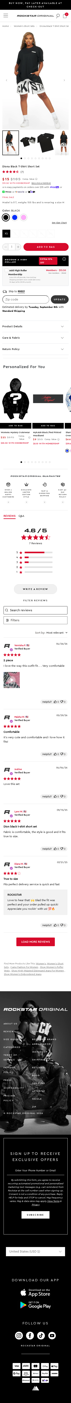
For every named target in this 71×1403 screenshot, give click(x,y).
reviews (10, 1031)
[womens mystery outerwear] (15, 399)
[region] (35, 553)
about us (11, 1024)
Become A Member (41, 183)
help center (41, 1024)
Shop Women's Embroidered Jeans (22, 974)
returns (38, 1068)
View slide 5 (35, 158)
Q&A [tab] (21, 516)
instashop (40, 1052)
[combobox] (51, 633)
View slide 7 (42, 158)
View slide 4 (32, 158)
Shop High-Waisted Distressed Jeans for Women (37, 970)
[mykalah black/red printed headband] (48, 399)
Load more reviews (35, 941)
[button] (65, 16)
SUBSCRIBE (35, 1214)
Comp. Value (28, 179)
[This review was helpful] (55, 702)
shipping (38, 1060)
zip (34, 1107)
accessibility (14, 1088)
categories (12, 1047)
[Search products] (58, 16)
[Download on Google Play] (35, 1305)
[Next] (64, 80)
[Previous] (6, 80)
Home (5, 26)
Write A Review (35, 589)
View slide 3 (28, 158)
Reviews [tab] (10, 516)
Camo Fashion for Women (24, 967)
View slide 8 (46, 158)
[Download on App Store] (35, 1292)
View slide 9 (49, 158)
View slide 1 (21, 158)
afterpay (39, 1091)
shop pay (39, 1083)
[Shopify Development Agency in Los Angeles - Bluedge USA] (35, 1388)
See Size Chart (59, 223)
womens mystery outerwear (15, 432)
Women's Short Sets (24, 26)
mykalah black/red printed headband (47, 434)
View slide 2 (25, 158)
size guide (11, 1039)
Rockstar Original (35, 1346)
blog (36, 1075)
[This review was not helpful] (62, 702)
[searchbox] (38, 610)
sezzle (37, 1099)
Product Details (12, 326)
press (8, 1080)
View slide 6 (39, 158)
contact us (41, 1031)
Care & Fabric (11, 337)
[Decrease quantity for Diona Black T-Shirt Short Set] (5, 247)
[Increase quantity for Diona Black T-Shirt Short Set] (18, 247)
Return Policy (11, 349)
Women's (41, 963)
